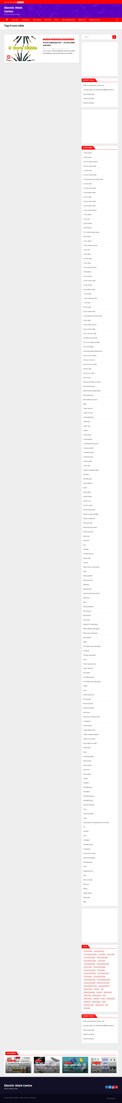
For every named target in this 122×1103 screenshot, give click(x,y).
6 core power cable (89, 289)
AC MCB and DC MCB (90, 338)
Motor (85, 642)
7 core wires (101, 954)
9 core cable (46, 39)
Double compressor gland (91, 470)
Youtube (15, 20)
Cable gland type (88, 417)
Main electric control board (91, 567)
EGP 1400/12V (87, 483)
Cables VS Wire (88, 989)
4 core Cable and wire (90, 267)
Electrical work (87, 523)
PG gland (86, 650)
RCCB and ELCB (88, 695)
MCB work (86, 598)
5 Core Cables (87, 276)
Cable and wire (88, 408)
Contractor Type (88, 457)
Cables (85, 430)
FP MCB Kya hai (88, 554)
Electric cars (87, 501)
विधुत (84, 902)
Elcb (102, 989)
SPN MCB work (88, 800)
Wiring (85, 888)
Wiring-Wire (87, 1008)
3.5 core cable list (99, 951)
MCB (84, 571)
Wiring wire (86, 897)
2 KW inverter (87, 228)
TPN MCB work (88, 844)
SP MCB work (87, 787)
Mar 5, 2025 (11, 1068)
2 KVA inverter (87, 223)
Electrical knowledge (89, 992)
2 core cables (87, 214)
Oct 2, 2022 (68, 1068)
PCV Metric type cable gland (92, 646)
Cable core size (88, 413)
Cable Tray (86, 426)
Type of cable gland (89, 858)
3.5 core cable (87, 258)
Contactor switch (88, 448)
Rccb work (86, 712)
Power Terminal (88, 668)
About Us (82, 20)
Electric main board (89, 509)
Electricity (86, 536)
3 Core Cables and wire (90, 245)
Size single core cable (90, 743)
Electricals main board (90, 527)
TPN (84, 835)
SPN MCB (86, 791)
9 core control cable (68, 39)
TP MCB (85, 831)
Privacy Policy (94, 20)
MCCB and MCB (88, 606)
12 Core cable (87, 183)
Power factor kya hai (89, 664)
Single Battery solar (89, 730)
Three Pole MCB (88, 813)
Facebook (25, 20)
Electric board (87, 496)
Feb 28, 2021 (47, 48)
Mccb (85, 602)
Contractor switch (88, 452)
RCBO (85, 686)
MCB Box (86, 584)
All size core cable (88, 373)
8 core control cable (89, 311)
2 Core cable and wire (90, 210)
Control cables (87, 461)
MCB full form (87, 589)
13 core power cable (89, 205)
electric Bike (87, 492)
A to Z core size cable (89, 333)
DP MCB (86, 474)
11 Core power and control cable (93, 179)
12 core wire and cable (103, 979)
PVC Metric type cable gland (92, 681)
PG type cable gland (89, 655)
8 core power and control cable (92, 316)
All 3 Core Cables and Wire (91, 342)
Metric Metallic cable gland (91, 628)
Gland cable (87, 558)
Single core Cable (88, 1005)
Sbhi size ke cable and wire (91, 717)
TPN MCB (86, 840)
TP (84, 827)
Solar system (87, 774)
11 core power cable (103, 973)
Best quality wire (88, 395)
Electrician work (88, 532)
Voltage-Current (99, 1005)
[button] (117, 20)
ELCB (85, 487)
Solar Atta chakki (88, 756)
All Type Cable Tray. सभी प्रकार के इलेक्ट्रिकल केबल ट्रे (98, 90)
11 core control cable (90, 973)
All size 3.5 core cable (90, 364)
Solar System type (88, 94)
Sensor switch (87, 725)
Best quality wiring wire (90, 399)
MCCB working (96, 1002)
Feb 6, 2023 (40, 1068)
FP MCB (85, 549)
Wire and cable (87, 880)
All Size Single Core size (90, 986)
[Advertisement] (99, 59)
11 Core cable (87, 170)
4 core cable (87, 263)
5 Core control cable (89, 280)
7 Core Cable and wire (90, 298)
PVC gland (86, 672)
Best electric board (89, 386)
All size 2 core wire (89, 360)
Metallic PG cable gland (90, 624)
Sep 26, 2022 (97, 1068)
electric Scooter (97, 995)
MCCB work (87, 615)
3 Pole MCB (87, 254)
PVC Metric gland (88, 677)
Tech (84, 809)
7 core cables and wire (90, 954)
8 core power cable (102, 957)
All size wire (87, 377)
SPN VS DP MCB (88, 98)
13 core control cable (89, 201)
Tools (85, 818)
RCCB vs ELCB (88, 703)
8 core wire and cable (90, 960)
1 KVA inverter (87, 153)
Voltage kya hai (88, 871)
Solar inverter (87, 761)
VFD (84, 866)
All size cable (87, 368)
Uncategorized (87, 862)
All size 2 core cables (89, 355)
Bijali (84, 404)
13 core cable (87, 197)
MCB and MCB (87, 576)
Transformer (87, 849)
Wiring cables (87, 893)
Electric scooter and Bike (90, 514)
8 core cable (110, 954)
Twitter (48, 20)
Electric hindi (87, 995)
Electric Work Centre (18, 1085)
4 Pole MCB (87, 272)
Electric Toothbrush (89, 518)
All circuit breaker (88, 346)
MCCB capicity (111, 998)
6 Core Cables (87, 285)
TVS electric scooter (89, 853)
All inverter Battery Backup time (92, 351)
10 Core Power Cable (89, 970)
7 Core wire (86, 302)
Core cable (86, 465)
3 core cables (87, 241)
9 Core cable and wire (56, 39)
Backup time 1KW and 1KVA (92, 382)
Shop (56, 20)
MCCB (103, 998)
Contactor (96, 989)
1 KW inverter (87, 157)
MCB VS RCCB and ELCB (91, 593)
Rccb (84, 690)
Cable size (86, 421)
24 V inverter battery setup (91, 232)
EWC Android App (68, 20)
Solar (85, 752)
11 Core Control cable (90, 175)
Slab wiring (86, 747)
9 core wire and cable (103, 964)
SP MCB (86, 783)
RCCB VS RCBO (88, 103)
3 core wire (86, 250)
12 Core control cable (99, 976)
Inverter (85, 562)
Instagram (37, 20)
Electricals (99, 992)
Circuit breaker (87, 439)
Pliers (85, 659)
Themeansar (33, 1097)
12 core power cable (89, 192)
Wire (84, 875)
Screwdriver (87, 721)
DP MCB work (87, 479)
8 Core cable (87, 307)
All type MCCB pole (104, 986)
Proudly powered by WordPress (12, 1097)
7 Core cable (87, 294)
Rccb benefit (87, 699)
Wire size (86, 884)
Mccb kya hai (87, 611)
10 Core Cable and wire (90, 161)
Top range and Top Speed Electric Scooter (96, 822)
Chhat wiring (87, 435)
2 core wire (86, 219)
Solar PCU (86, 769)
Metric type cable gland (90, 633)
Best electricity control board (91, 391)
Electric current (87, 505)
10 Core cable (88, 967)
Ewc (84, 545)
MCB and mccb (88, 580)
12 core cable (88, 976)
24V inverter (87, 236)
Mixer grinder (87, 637)
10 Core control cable (89, 166)
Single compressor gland (90, 734)
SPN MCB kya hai (88, 796)
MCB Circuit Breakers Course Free (93, 85)
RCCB (103, 1002)
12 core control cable (89, 188)
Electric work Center (61, 48)
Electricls (86, 540)
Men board (86, 620)
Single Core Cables (89, 739)
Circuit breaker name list (90, 443)
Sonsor (85, 778)
